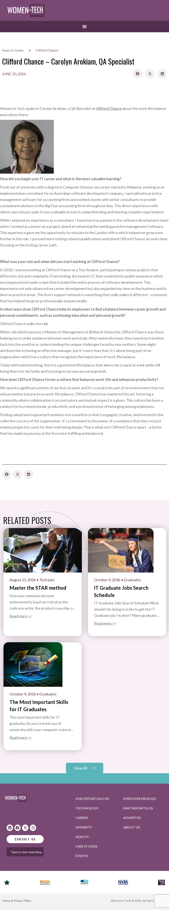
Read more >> (20, 616)
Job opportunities (92, 799)
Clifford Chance (109, 108)
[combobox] (30, 851)
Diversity (83, 827)
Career (81, 818)
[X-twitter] (25, 828)
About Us (131, 827)
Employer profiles (139, 799)
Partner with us (138, 808)
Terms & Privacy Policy (16, 900)
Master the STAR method (37, 588)
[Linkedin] (10, 828)
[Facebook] (17, 828)
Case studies (86, 846)
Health (82, 837)
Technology (87, 808)
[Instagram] (33, 828)
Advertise (132, 818)
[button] (84, 26)
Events (81, 856)
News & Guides (13, 50)
